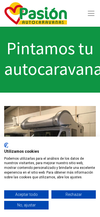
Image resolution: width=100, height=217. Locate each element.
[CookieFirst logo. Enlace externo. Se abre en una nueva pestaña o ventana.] (6, 145)
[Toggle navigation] (91, 13)
